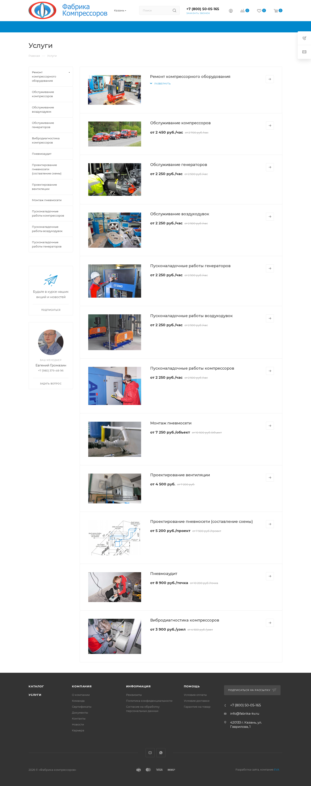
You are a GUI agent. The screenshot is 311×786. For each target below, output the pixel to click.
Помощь (192, 686)
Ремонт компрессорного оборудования (190, 76)
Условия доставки (196, 700)
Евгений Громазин (51, 365)
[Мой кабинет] (231, 11)
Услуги (35, 694)
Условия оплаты (195, 694)
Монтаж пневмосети (170, 423)
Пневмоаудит (163, 573)
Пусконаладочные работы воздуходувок (191, 316)
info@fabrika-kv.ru (244, 713)
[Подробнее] (270, 79)
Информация (138, 686)
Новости (78, 724)
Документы (80, 712)
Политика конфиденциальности (149, 700)
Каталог (36, 686)
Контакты (78, 718)
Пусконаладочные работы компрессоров (192, 368)
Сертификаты (81, 706)
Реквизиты (134, 694)
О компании (81, 694)
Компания (82, 686)
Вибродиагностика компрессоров (184, 620)
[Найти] (174, 10)
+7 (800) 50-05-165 (202, 9)
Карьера (78, 730)
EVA (276, 769)
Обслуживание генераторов (178, 164)
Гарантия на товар (197, 706)
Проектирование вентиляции (180, 475)
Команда (78, 700)
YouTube (150, 752)
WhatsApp (160, 752)
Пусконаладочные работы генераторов (190, 266)
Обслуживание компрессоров (180, 123)
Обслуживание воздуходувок (179, 214)
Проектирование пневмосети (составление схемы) (201, 521)
